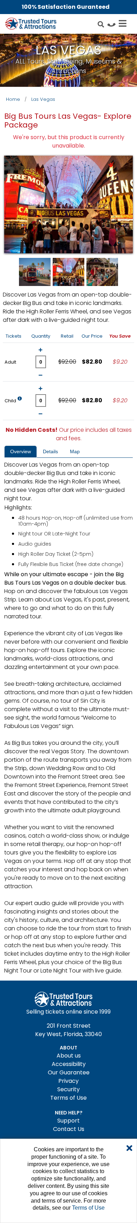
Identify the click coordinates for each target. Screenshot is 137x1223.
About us (69, 1056)
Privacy (68, 1081)
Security (68, 1089)
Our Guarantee (69, 1072)
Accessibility (69, 1064)
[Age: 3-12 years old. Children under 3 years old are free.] (20, 400)
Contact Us (68, 1129)
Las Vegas (43, 99)
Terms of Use (68, 1098)
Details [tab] (50, 451)
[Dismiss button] (129, 1148)
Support (68, 1121)
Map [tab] (75, 451)
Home (13, 99)
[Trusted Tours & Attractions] (30, 24)
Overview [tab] (20, 451)
